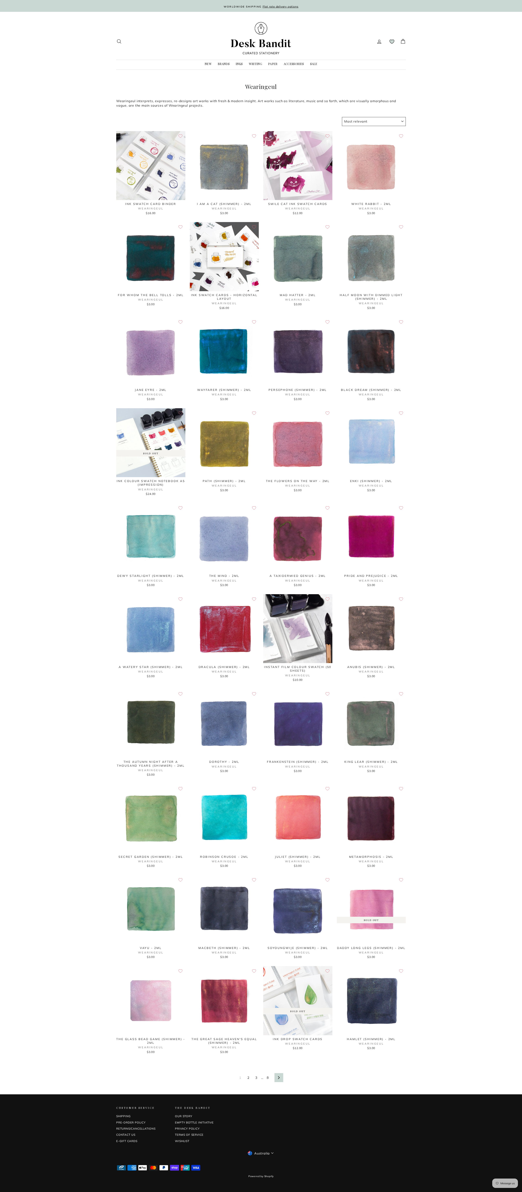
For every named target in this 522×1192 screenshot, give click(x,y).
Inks (239, 64)
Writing (255, 64)
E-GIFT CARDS (126, 1141)
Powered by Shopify (261, 1176)
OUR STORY (183, 1116)
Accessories (294, 64)
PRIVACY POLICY (187, 1128)
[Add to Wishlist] (180, 136)
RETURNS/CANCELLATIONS (136, 1128)
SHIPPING (123, 1116)
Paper (273, 64)
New (208, 64)
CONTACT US (125, 1134)
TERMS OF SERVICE (189, 1134)
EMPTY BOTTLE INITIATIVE (194, 1122)
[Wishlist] (392, 41)
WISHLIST (182, 1141)
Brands (224, 64)
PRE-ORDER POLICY (131, 1122)
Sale (313, 64)
